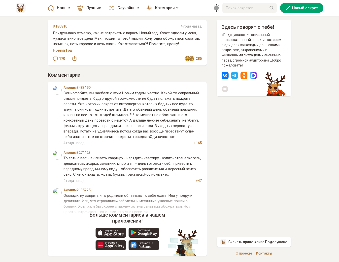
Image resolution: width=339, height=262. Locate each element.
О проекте (244, 253)
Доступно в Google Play (144, 233)
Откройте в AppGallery (111, 245)
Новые (63, 7)
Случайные (128, 7)
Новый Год (62, 50)
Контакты (264, 253)
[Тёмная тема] (216, 8)
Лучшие (93, 7)
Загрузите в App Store (111, 233)
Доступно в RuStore (144, 245)
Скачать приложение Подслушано (257, 242)
